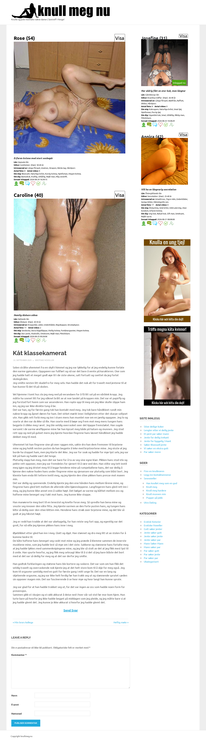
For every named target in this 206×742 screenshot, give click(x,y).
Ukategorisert (151, 561)
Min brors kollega (23, 622)
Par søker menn (152, 451)
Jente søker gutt (153, 532)
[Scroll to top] (200, 736)
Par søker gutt (151, 550)
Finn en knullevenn (154, 471)
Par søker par (151, 557)
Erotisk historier (152, 521)
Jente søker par (152, 539)
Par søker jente (152, 554)
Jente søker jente (153, 536)
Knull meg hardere (156, 490)
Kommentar (19, 654)
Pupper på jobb (154, 497)
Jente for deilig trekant (156, 437)
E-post (15, 704)
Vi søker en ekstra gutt (156, 448)
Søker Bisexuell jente (155, 444)
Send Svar (70, 610)
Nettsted (16, 713)
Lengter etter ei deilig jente (159, 430)
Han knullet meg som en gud (161, 483)
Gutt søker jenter (153, 528)
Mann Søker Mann (153, 543)
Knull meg (151, 486)
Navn (14, 695)
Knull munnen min (156, 493)
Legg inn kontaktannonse (157, 474)
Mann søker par (152, 546)
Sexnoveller (150, 478)
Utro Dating (150, 502)
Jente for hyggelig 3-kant (157, 440)
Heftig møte (120, 622)
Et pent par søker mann (156, 433)
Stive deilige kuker (154, 426)
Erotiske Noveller (44, 360)
